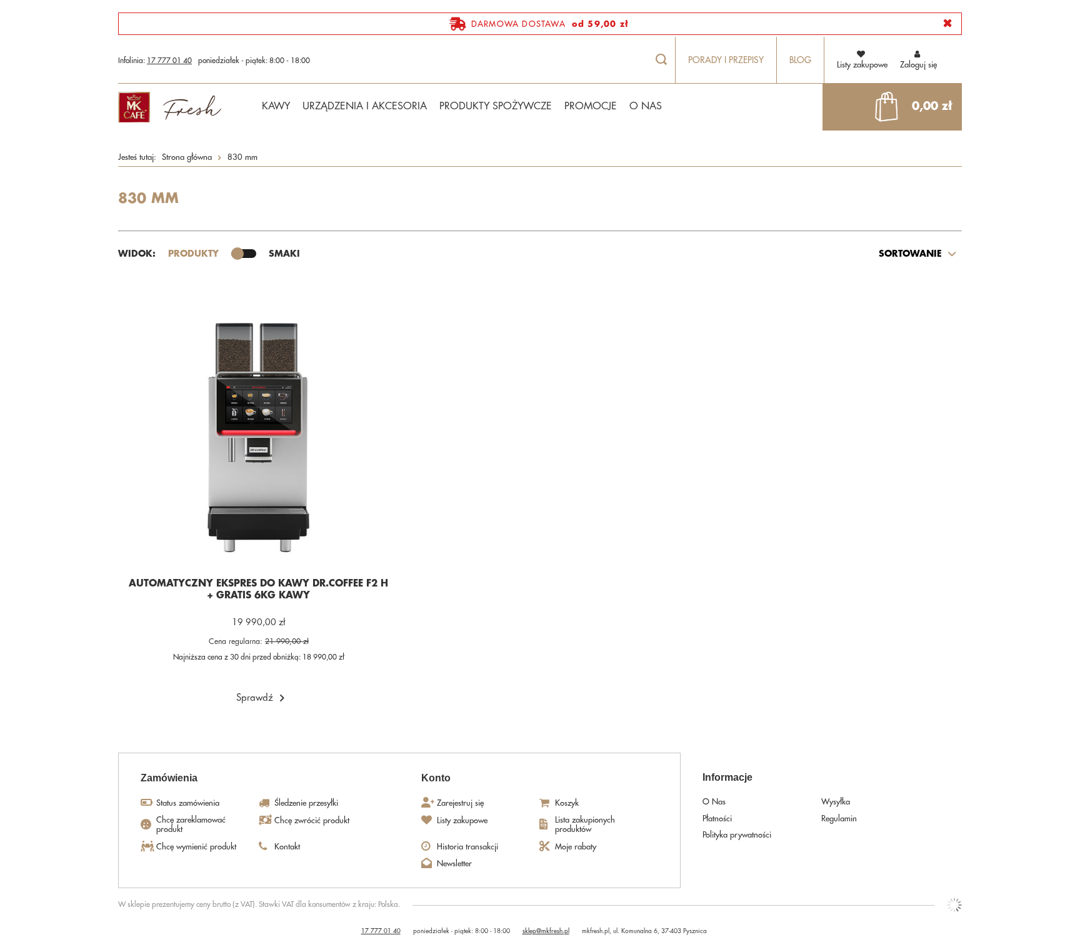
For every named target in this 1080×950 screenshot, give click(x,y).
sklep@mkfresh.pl (545, 931)
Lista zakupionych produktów (585, 825)
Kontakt (287, 847)
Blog (800, 60)
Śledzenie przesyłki (306, 803)
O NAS (645, 106)
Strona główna (187, 157)
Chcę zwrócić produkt (311, 820)
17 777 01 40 (169, 60)
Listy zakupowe (462, 820)
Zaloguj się (918, 65)
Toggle (243, 253)
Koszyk (567, 803)
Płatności (717, 818)
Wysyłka (835, 802)
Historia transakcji (467, 847)
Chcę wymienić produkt (196, 847)
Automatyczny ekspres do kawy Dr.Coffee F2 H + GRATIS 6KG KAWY (258, 590)
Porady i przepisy (726, 60)
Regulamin (839, 818)
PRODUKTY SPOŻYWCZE (495, 106)
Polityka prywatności (736, 835)
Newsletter (454, 863)
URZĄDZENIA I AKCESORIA (364, 106)
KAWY (276, 106)
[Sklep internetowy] (954, 905)
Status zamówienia (187, 803)
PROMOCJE (590, 106)
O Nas (714, 802)
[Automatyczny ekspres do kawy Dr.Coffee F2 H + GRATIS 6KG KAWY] (259, 439)
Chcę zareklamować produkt (191, 825)
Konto (436, 778)
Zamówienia (169, 778)
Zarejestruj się (460, 803)
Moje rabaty (575, 847)
